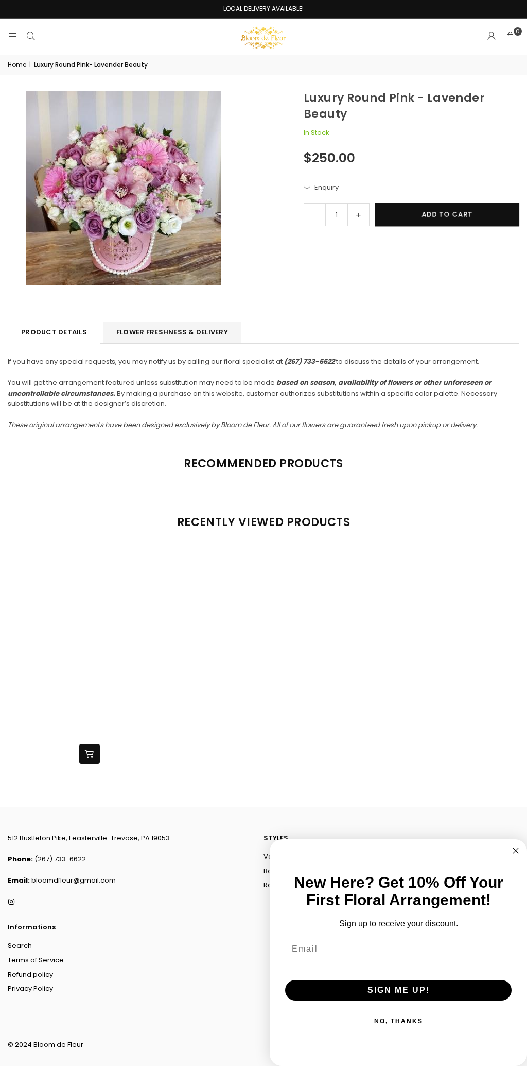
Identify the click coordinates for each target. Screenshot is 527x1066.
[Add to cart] (89, 754)
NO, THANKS (398, 1021)
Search (20, 946)
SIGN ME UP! (398, 990)
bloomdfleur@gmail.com (73, 880)
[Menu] (12, 36)
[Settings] (491, 36)
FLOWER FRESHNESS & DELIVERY (172, 332)
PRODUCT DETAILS (54, 332)
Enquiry (326, 187)
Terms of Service (36, 960)
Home (17, 64)
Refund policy (30, 974)
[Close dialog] (516, 850)
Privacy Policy (30, 988)
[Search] (31, 36)
